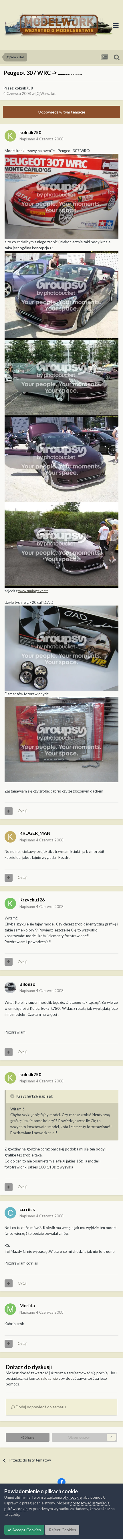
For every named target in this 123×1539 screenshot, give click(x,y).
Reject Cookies (62, 1529)
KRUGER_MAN (34, 833)
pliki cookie (72, 1497)
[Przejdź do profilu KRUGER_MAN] (10, 837)
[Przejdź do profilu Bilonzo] (10, 987)
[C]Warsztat (45, 93)
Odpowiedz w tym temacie (61, 111)
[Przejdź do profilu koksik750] (10, 136)
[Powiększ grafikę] (61, 196)
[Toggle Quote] (12, 1096)
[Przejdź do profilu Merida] (10, 1309)
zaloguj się (49, 1378)
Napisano (41, 139)
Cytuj (22, 811)
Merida (27, 1305)
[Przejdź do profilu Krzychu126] (10, 903)
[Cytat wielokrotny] (9, 811)
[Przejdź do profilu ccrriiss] (10, 1213)
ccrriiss (27, 1209)
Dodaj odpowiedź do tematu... (41, 1406)
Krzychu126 (32, 899)
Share (29, 1437)
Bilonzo (27, 984)
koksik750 (24, 88)
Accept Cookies (26, 1529)
